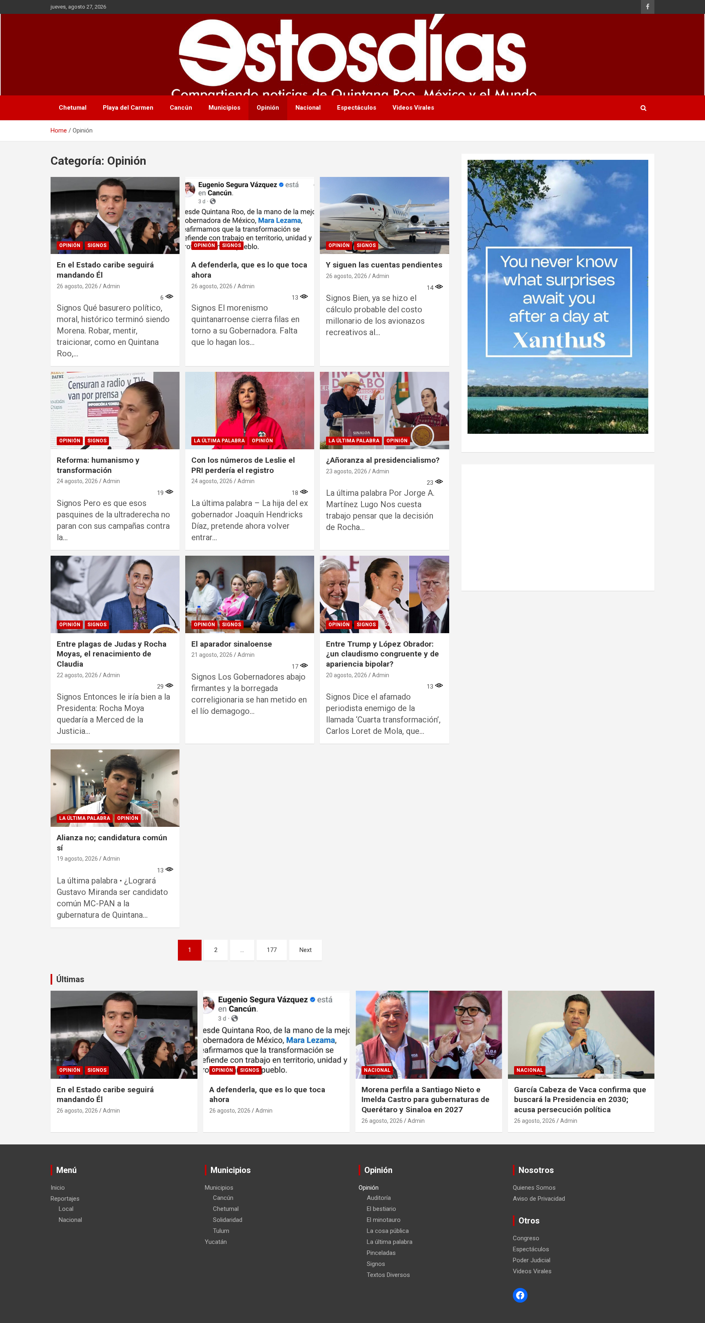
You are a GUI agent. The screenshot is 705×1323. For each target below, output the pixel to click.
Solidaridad (227, 1220)
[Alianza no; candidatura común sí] (115, 788)
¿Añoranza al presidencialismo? (382, 460)
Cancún (181, 107)
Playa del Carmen (128, 107)
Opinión (268, 107)
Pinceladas (381, 1253)
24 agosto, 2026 (77, 481)
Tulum (221, 1231)
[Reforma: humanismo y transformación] (115, 411)
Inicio (58, 1187)
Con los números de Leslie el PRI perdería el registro (243, 465)
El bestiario (381, 1209)
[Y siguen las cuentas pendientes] (384, 215)
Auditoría (379, 1198)
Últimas (70, 979)
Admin (111, 286)
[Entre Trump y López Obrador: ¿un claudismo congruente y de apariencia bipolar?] (384, 594)
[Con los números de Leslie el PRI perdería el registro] (250, 411)
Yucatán (216, 1242)
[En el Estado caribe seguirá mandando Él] (115, 215)
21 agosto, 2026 (212, 655)
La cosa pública (388, 1231)
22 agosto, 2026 (77, 675)
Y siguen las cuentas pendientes (384, 264)
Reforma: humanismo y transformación (98, 465)
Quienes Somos (534, 1187)
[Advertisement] (558, 527)
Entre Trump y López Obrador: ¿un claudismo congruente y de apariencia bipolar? (382, 654)
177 (272, 950)
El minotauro (384, 1220)
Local (66, 1209)
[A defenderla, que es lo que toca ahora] (250, 215)
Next (305, 950)
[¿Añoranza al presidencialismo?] (384, 411)
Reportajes (65, 1198)
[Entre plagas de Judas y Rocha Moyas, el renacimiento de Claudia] (115, 594)
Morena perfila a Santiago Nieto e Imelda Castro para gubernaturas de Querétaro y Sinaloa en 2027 (425, 1099)
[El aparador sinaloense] (250, 594)
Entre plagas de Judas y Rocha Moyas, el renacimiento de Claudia (111, 654)
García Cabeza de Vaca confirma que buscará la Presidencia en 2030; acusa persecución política (580, 1099)
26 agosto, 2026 (77, 286)
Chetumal (72, 107)
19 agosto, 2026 (77, 858)
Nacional (308, 107)
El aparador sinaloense (231, 644)
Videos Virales (413, 107)
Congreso (526, 1238)
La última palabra (219, 441)
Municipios (224, 107)
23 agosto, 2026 (346, 471)
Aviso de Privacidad (539, 1198)
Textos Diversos (388, 1275)
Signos (96, 245)
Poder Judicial (531, 1260)
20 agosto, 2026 (346, 675)
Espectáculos (356, 107)
